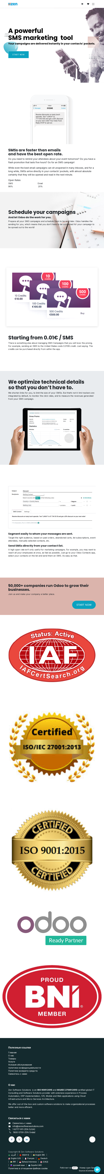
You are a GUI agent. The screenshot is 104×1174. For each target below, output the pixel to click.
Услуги (11, 1061)
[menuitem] (12, 1155)
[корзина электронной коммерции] (82, 3)
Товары (12, 1058)
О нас (11, 1055)
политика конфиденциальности (24, 1067)
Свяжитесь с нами (17, 1074)
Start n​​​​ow (18, 54)
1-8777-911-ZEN (21, 1129)
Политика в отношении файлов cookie (28, 1168)
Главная (12, 1052)
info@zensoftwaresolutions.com (28, 1126)
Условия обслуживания (20, 1064)
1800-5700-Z (19, 1132)
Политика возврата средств (23, 1071)
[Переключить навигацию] (93, 4)
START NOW (84, 604)
